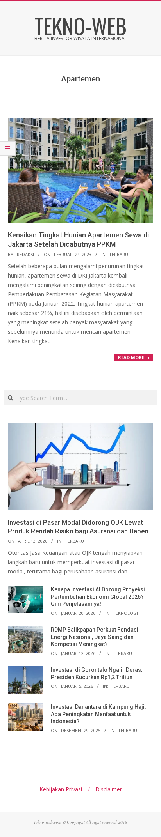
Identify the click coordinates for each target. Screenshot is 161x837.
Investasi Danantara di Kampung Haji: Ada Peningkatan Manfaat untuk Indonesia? (98, 714)
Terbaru (118, 254)
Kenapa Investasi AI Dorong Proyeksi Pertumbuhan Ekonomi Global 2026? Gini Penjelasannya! (98, 596)
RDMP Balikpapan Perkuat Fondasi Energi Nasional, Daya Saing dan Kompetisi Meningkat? (94, 636)
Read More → (134, 357)
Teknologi (125, 613)
